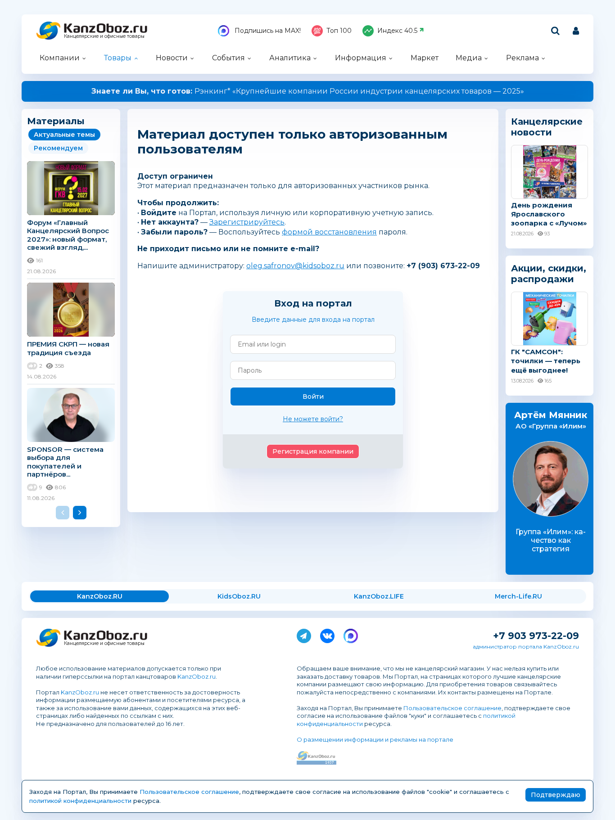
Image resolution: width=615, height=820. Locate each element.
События (228, 58)
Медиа (469, 58)
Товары (117, 58)
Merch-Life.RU (518, 596)
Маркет (425, 58)
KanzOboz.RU (99, 596)
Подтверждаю (555, 795)
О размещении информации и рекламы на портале (375, 739)
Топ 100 (339, 31)
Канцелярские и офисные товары (104, 36)
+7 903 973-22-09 (536, 635)
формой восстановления (329, 232)
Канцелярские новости (547, 127)
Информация (360, 58)
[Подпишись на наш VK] (327, 634)
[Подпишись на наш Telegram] (304, 634)
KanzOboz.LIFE (379, 596)
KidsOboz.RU (239, 596)
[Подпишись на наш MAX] (351, 634)
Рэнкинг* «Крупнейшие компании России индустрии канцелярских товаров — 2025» (307, 91)
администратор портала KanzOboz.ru (526, 646)
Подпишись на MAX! (267, 31)
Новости (172, 58)
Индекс (397, 31)
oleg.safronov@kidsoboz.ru (295, 265)
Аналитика (290, 58)
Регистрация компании (312, 451)
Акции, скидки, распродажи (548, 273)
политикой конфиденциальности (80, 800)
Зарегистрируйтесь (247, 222)
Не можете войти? (313, 419)
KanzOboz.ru (196, 676)
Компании (60, 58)
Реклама (522, 58)
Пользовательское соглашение (452, 708)
